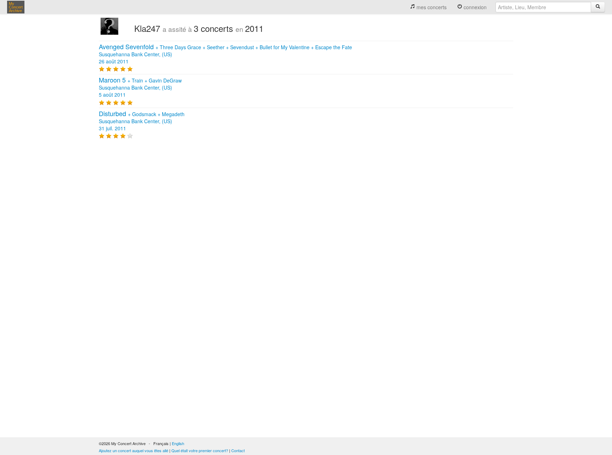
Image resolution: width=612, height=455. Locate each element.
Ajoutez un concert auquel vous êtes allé (133, 450)
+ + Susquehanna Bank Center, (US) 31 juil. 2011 (142, 121)
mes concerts (431, 7)
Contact (238, 450)
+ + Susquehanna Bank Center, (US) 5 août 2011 (140, 87)
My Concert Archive (16, 7)
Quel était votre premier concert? (199, 450)
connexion (474, 7)
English (178, 443)
